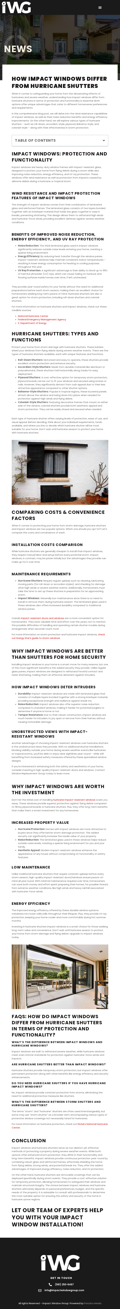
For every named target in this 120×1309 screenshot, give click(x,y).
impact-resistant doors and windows (42, 618)
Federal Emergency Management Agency (42, 319)
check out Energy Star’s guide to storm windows (58, 636)
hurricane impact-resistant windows (74, 799)
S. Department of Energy (32, 323)
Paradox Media (92, 1303)
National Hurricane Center (33, 316)
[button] (99, 7)
